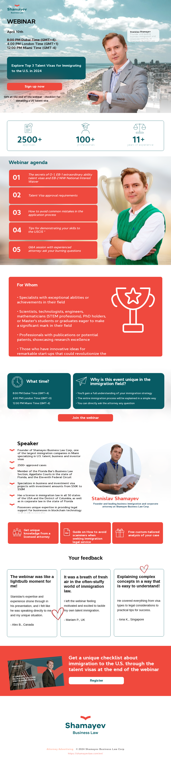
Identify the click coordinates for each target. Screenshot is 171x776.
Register (96, 680)
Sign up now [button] (34, 86)
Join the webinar (85, 417)
